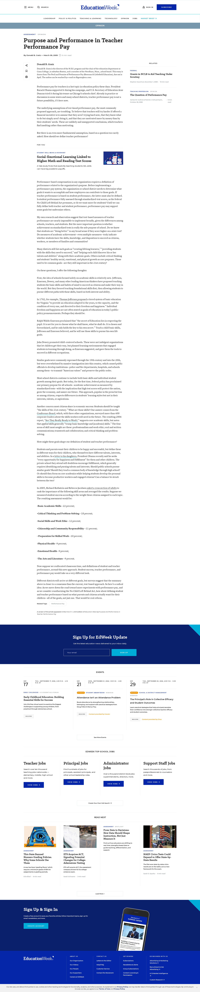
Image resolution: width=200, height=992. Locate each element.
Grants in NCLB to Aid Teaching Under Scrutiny (151, 75)
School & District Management (153, 692)
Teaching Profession (139, 91)
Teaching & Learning (90, 18)
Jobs (135, 18)
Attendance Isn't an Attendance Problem (99, 697)
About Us (74, 956)
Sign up (124, 652)
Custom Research (156, 980)
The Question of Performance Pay (148, 95)
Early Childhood (31, 692)
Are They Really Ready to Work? (61, 420)
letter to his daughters (65, 456)
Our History (74, 965)
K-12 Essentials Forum (49, 692)
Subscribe (166, 7)
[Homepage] (100, 7)
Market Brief (148, 18)
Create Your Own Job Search (99, 803)
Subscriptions (128, 961)
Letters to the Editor (104, 961)
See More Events (100, 737)
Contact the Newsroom (105, 973)
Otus (159, 719)
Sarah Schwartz (69, 876)
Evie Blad (27, 876)
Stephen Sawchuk (137, 82)
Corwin (107, 714)
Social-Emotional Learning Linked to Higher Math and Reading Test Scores (64, 159)
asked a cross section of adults (102, 488)
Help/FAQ (100, 965)
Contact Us (101, 956)
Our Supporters (75, 973)
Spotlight (119, 826)
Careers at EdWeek (77, 977)
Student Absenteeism (95, 692)
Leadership (49, 18)
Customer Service (103, 969)
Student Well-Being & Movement (51, 152)
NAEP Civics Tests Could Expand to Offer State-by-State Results (157, 857)
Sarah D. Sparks (149, 874)
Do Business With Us (159, 956)
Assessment (30, 34)
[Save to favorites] (26, 71)
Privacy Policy (122, 987)
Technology (111, 18)
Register (29, 716)
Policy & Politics (67, 18)
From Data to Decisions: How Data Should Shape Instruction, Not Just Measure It (116, 834)
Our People (74, 969)
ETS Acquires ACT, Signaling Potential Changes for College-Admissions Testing (75, 858)
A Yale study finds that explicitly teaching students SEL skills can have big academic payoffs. (64, 167)
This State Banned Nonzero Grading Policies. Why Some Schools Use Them (38, 858)
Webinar (109, 692)
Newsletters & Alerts (130, 965)
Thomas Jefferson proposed (73, 299)
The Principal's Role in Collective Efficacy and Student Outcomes (151, 701)
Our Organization (76, 961)
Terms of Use (104, 989)
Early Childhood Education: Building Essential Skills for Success (44, 698)
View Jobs (33, 785)
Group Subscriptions (131, 969)
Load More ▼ (100, 894)
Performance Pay (57, 604)
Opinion (125, 18)
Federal (133, 70)
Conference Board (46, 413)
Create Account (36, 926)
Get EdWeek (128, 956)
